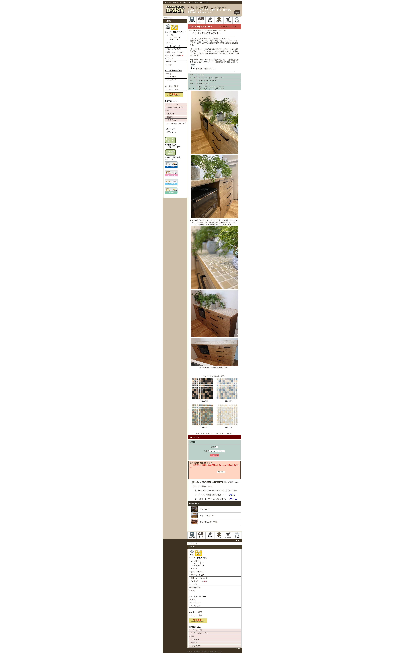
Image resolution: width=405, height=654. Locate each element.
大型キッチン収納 (219, 30)
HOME (191, 30)
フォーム (233, 499)
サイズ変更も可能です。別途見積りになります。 (214, 433)
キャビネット (205, 509)
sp (164, 540)
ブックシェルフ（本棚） (209, 522)
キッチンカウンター (203, 30)
